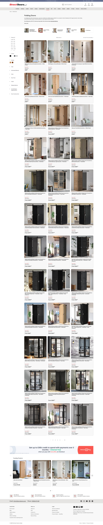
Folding (47, 8)
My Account (12, 508)
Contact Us (33, 512)
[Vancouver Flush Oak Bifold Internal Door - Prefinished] (59, 84)
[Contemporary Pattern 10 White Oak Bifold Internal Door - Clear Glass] (35, 115)
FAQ (31, 510)
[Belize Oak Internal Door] (22, 469)
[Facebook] (81, 501)
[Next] (92, 476)
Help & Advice (88, 0)
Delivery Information (35, 514)
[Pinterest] (90, 501)
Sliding (27, 8)
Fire (51, 8)
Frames (63, 8)
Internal (22, 8)
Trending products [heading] (18, 458)
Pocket (31, 8)
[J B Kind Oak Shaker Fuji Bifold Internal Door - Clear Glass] (82, 84)
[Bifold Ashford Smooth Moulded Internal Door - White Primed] (35, 51)
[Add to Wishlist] (45, 42)
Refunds (84, 523)
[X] (92, 501)
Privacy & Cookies (55, 512)
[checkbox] (16, 39)
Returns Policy (33, 515)
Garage (59, 8)
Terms (80, 523)
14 (64, 440)
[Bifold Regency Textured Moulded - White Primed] (59, 51)
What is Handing (13, 515)
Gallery (92, 0)
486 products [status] (58, 37)
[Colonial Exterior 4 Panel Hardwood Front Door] (81, 469)
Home (11, 11)
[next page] (67, 440)
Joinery (68, 8)
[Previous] (11, 476)
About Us (32, 508)
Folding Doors (14, 11)
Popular (77, 8)
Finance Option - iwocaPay (57, 514)
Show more (26, 23)
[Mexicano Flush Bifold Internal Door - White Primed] (82, 115)
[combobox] (73, 4)
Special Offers (83, 8)
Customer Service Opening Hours (16, 517)
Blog (83, 0)
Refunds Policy (55, 510)
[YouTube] (87, 501)
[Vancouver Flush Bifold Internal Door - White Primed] (35, 84)
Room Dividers (42, 8)
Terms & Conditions (56, 508)
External (17, 8)
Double (36, 8)
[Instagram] (84, 501)
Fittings (72, 8)
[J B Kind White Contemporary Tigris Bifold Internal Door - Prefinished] (82, 51)
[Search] (63, 4)
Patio (55, 8)
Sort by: (87, 37)
